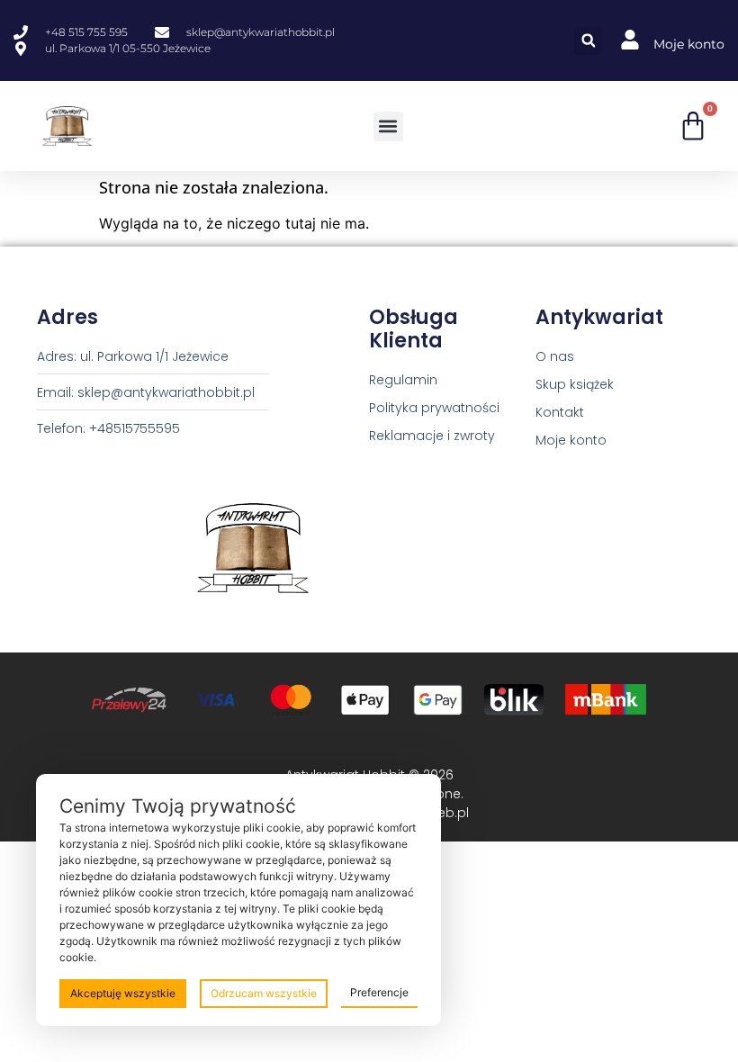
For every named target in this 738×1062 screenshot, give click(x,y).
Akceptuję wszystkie (123, 993)
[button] (588, 41)
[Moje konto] (630, 40)
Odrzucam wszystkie (264, 993)
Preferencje (379, 992)
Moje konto (688, 44)
